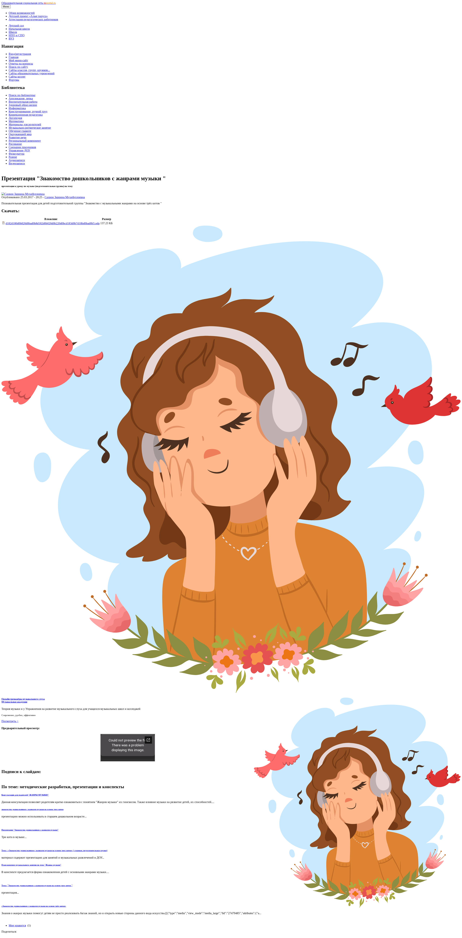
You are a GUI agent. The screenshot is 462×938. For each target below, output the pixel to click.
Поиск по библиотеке (22, 95)
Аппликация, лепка (21, 98)
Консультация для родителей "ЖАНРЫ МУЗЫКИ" (25, 795)
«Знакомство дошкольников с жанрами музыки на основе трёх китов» (33, 906)
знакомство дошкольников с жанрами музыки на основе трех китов (32, 809)
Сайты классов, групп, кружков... (29, 70)
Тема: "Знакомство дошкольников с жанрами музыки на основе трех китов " (37, 885)
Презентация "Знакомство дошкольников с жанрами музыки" (29, 830)
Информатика (17, 108)
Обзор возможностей (22, 12)
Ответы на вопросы (21, 63)
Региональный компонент (25, 140)
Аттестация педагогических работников (33, 19)
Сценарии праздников (22, 147)
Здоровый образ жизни (23, 104)
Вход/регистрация (20, 53)
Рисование (15, 143)
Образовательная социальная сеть (28, 3)
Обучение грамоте (20, 130)
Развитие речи (17, 137)
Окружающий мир (20, 134)
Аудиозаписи (17, 160)
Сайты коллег (17, 76)
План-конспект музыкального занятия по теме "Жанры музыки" (31, 865)
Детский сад (16, 25)
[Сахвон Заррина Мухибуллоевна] (23, 193)
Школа (13, 32)
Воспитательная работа (23, 101)
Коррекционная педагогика (26, 114)
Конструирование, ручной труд (28, 111)
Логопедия (15, 117)
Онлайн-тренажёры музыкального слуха (23, 700)
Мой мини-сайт (18, 60)
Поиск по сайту (18, 66)
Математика (16, 121)
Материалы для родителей (25, 124)
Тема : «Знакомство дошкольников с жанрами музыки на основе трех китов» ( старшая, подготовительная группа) (54, 850)
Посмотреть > (9, 721)
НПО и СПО (17, 35)
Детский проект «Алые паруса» (28, 16)
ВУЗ (11, 38)
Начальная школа (19, 28)
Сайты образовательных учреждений (32, 73)
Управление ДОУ (19, 150)
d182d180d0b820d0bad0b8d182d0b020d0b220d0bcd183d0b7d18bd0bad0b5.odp (53, 223)
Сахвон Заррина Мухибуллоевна (65, 197)
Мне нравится (17, 925)
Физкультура (16, 153)
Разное (13, 156)
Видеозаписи (17, 163)
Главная (13, 57)
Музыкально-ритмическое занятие (30, 127)
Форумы (14, 79)
